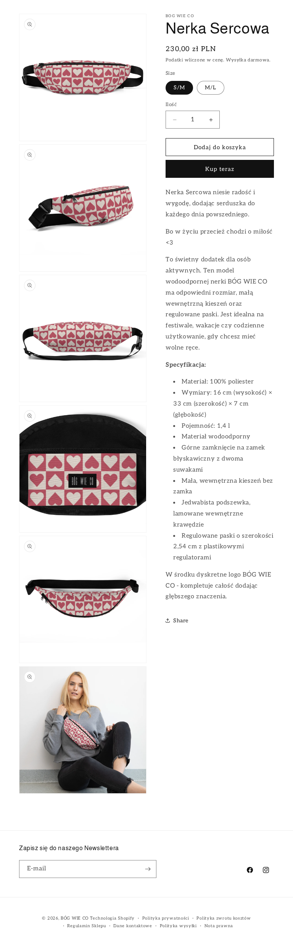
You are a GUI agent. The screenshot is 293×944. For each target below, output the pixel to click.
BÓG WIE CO (75, 918)
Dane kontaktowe (132, 925)
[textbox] (220, 394)
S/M (179, 87)
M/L (210, 87)
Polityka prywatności (165, 918)
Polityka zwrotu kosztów (223, 918)
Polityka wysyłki (178, 925)
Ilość (171, 104)
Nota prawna (218, 925)
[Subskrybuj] (147, 869)
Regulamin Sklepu (86, 925)
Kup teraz (219, 169)
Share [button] (180, 620)
